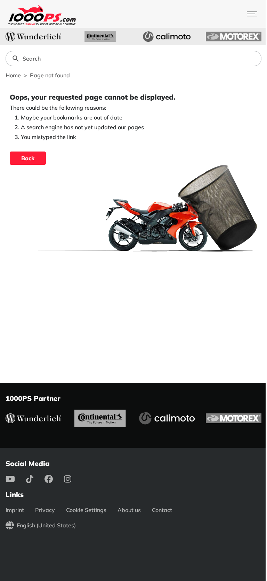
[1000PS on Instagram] (73, 479)
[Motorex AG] (233, 36)
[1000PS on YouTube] (16, 479)
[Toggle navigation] (252, 14)
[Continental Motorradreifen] (100, 36)
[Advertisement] (133, 314)
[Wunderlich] (33, 36)
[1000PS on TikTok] (35, 479)
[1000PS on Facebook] (54, 479)
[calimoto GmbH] (167, 36)
